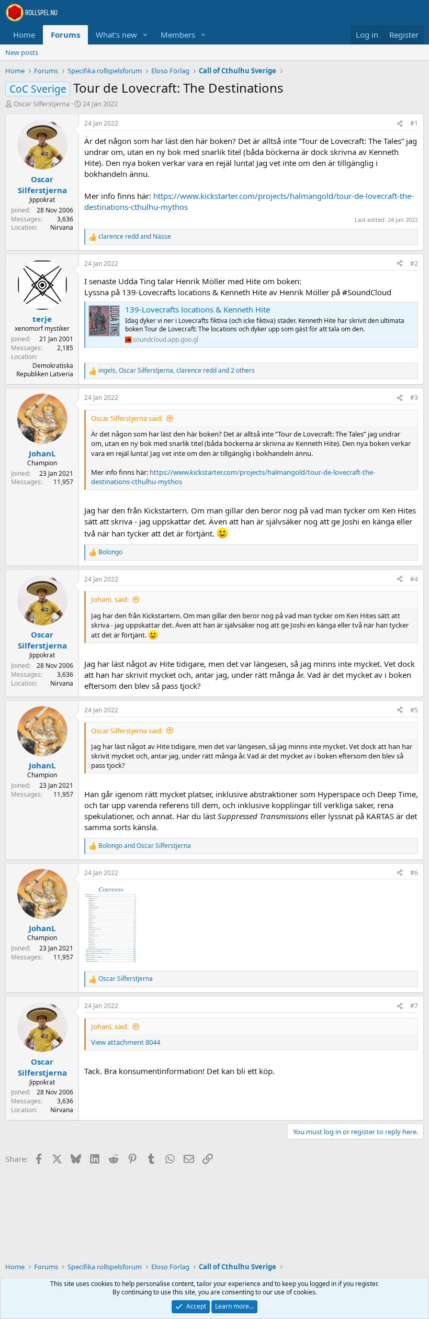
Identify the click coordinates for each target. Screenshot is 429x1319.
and (134, 236)
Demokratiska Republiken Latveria (44, 370)
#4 (414, 579)
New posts (21, 52)
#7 (414, 1005)
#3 (414, 397)
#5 (414, 710)
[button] (145, 34)
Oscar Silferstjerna (42, 103)
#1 (414, 123)
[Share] (400, 124)
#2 (414, 263)
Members (178, 34)
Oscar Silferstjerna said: (127, 418)
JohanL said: (110, 599)
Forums (65, 34)
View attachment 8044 (125, 1042)
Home (24, 34)
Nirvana (61, 227)
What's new (116, 34)
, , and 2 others (176, 370)
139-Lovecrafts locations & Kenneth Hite (197, 309)
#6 (414, 872)
